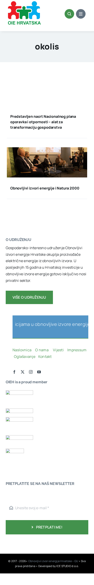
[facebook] (14, 372)
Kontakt (45, 356)
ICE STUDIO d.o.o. (67, 566)
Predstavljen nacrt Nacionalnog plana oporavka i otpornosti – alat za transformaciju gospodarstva (43, 122)
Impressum (76, 349)
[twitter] (22, 372)
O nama (42, 349)
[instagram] (31, 372)
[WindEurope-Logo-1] (19, 392)
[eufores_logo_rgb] (15, 450)
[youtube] (39, 372)
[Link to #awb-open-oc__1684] (81, 14)
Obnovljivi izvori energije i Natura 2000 (44, 188)
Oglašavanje (24, 356)
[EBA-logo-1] (19, 418)
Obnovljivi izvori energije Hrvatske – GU (53, 561)
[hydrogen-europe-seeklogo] (19, 437)
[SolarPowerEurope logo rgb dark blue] (19, 410)
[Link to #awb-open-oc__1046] (69, 14)
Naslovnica (22, 349)
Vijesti (58, 349)
